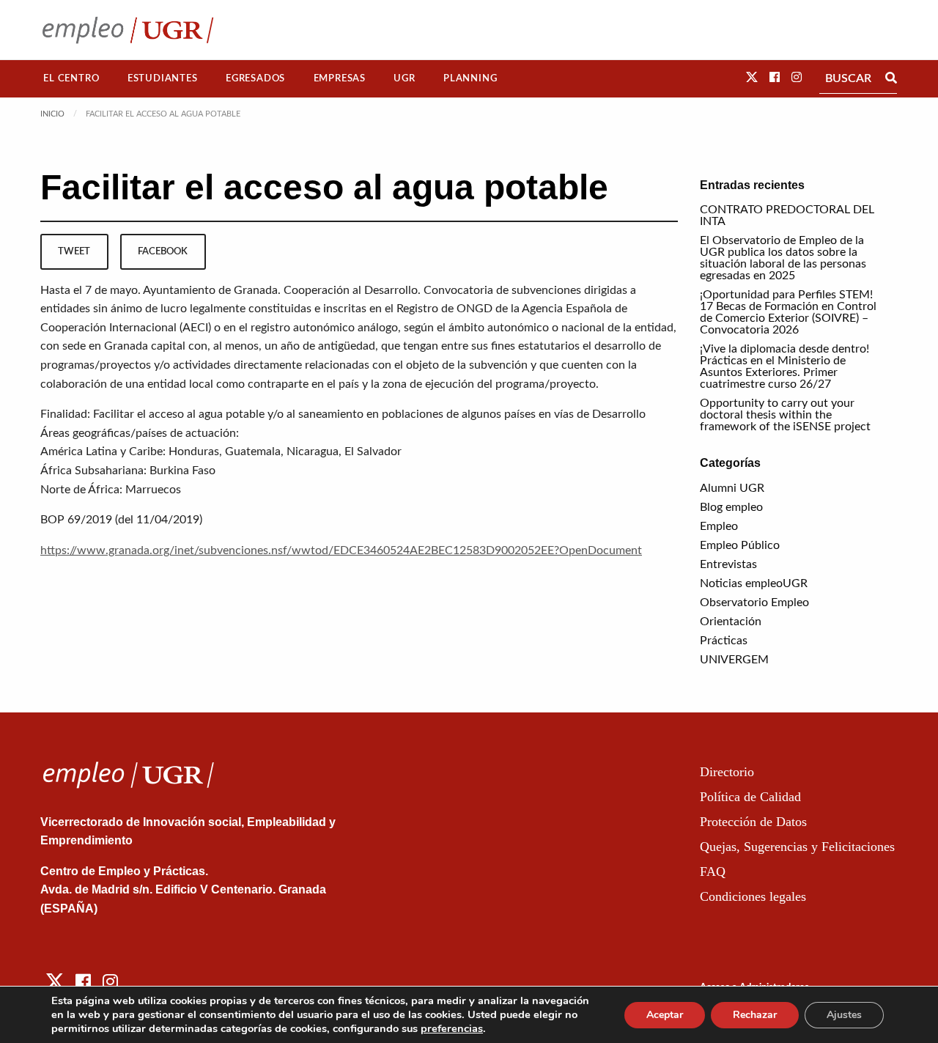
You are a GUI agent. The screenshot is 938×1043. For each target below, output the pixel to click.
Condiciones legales (753, 896)
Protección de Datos (753, 821)
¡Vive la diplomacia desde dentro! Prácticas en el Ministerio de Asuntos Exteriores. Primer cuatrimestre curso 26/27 (784, 366)
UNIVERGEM (734, 660)
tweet (74, 251)
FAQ (712, 871)
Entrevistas (728, 564)
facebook (163, 251)
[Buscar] (891, 78)
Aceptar (664, 1015)
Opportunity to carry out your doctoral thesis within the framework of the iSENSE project (785, 414)
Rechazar (755, 1015)
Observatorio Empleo (754, 602)
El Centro (71, 78)
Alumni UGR (732, 488)
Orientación (730, 621)
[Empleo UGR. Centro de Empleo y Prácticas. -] (128, 30)
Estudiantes (163, 78)
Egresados (255, 78)
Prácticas (723, 640)
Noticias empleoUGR (754, 583)
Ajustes (844, 1015)
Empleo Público (740, 545)
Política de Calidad (750, 796)
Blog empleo (731, 507)
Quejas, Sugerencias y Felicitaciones (797, 846)
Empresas (340, 78)
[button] (752, 77)
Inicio (52, 114)
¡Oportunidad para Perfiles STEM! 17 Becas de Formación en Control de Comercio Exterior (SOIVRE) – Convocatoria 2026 (788, 312)
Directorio (727, 771)
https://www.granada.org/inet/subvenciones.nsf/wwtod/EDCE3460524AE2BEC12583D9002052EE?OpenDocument (341, 550)
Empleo (719, 526)
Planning (470, 78)
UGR (404, 78)
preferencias (452, 1028)
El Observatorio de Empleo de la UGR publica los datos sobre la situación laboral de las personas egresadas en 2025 (783, 258)
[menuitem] (71, 78)
